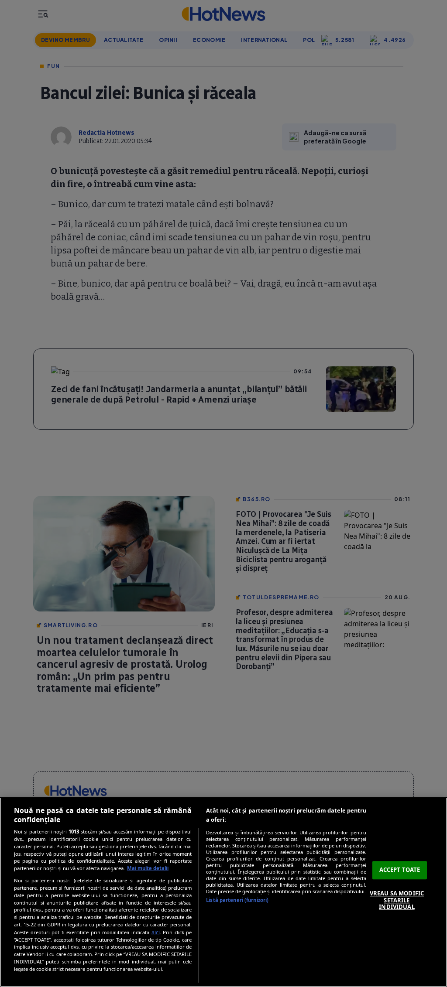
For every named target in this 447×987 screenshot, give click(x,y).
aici (155, 932)
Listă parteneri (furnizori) (237, 900)
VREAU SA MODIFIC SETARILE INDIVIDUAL (397, 900)
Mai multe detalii (147, 868)
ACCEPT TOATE (399, 870)
